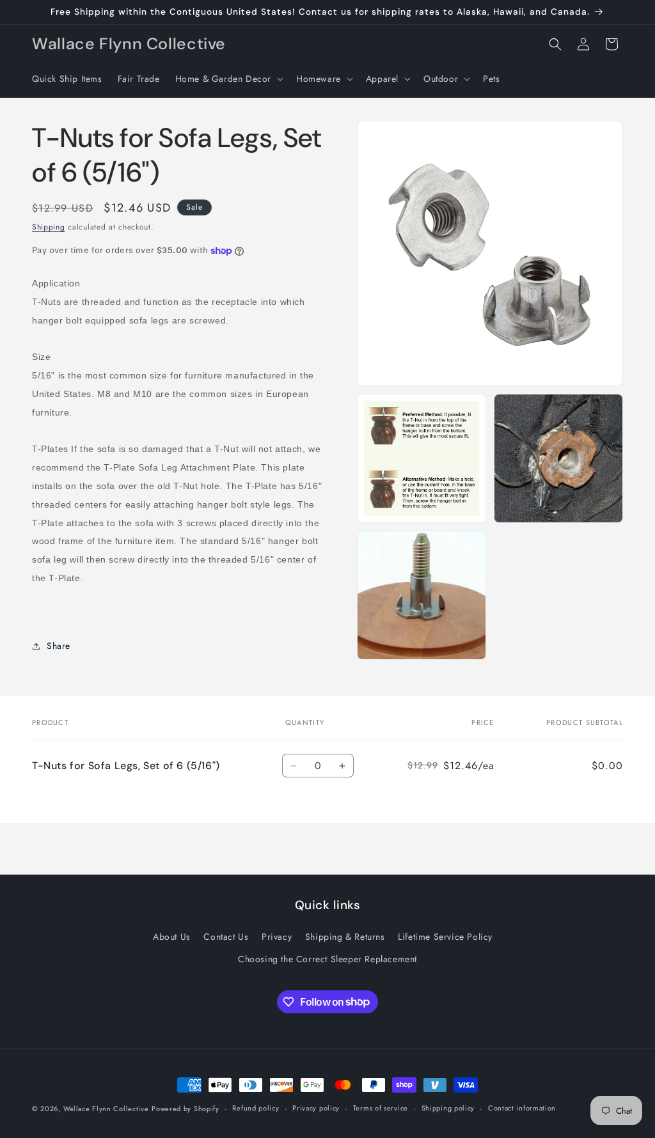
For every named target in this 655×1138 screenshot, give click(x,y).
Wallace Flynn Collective (106, 1108)
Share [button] (58, 645)
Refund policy (255, 1108)
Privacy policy (316, 1108)
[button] (228, 78)
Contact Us (225, 936)
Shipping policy (448, 1108)
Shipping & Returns (345, 936)
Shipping (48, 227)
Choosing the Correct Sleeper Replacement (327, 959)
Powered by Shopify (185, 1108)
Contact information (522, 1108)
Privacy (277, 936)
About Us (172, 936)
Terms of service (380, 1108)
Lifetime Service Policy (445, 936)
